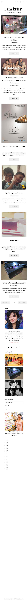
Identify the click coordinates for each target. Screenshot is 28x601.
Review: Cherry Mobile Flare (14, 283)
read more (14, 53)
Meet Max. (14, 240)
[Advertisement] (14, 487)
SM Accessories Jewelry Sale (14, 146)
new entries (6, 302)
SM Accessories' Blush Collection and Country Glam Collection (14, 80)
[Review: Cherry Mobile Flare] (14, 379)
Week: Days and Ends (14, 193)
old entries (22, 302)
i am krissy (14, 8)
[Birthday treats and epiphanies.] (14, 365)
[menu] (2, 2)
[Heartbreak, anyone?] (14, 395)
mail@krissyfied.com (14, 342)
